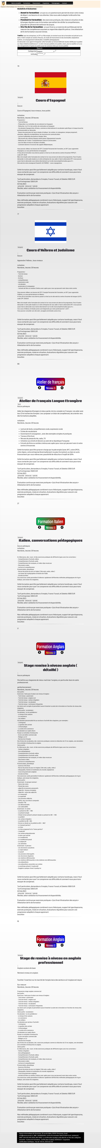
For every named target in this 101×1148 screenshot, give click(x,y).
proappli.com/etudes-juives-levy (51, 311)
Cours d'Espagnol (50, 100)
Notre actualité (16, 3)
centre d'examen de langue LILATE (70, 297)
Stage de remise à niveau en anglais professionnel (50, 960)
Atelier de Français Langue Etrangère (50, 401)
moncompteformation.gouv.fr (63, 161)
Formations (26, 3)
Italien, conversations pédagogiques (50, 540)
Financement (36, 3)
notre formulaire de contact (36, 157)
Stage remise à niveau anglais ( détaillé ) (50, 668)
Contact (64, 3)
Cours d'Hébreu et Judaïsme (51, 250)
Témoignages (56, 3)
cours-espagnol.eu (56, 163)
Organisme (46, 3)
